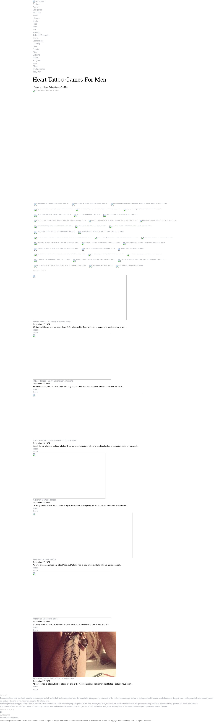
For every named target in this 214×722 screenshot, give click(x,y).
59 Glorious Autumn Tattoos (44, 559)
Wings (35, 66)
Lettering (36, 55)
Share (35, 333)
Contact (36, 4)
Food (35, 24)
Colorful (36, 49)
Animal (36, 38)
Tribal (35, 52)
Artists (35, 21)
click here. (14, 718)
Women (36, 7)
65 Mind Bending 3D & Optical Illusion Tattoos (52, 321)
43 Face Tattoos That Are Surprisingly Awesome (53, 381)
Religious (37, 60)
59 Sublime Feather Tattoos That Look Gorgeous (53, 678)
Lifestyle (36, 18)
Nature (35, 58)
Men (34, 29)
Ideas (35, 27)
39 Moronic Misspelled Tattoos (45, 619)
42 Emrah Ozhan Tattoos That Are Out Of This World (54, 440)
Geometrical (38, 41)
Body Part (37, 72)
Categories (37, 10)
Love (35, 46)
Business (36, 32)
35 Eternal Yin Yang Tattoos (44, 500)
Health (35, 15)
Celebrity (36, 44)
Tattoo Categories (42, 35)
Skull (35, 63)
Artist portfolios (39, 69)
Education (37, 13)
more (35, 330)
